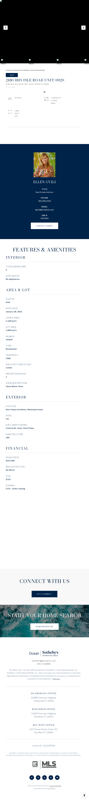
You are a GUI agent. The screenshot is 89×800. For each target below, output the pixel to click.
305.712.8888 (44, 664)
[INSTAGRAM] (38, 777)
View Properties (44, 627)
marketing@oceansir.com (44, 660)
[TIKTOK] (51, 777)
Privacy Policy (51, 788)
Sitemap (56, 679)
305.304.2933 (44, 201)
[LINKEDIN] (44, 777)
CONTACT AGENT (44, 226)
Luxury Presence (55, 786)
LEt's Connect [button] (44, 594)
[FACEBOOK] (31, 777)
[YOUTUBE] (57, 777)
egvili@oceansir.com (44, 209)
